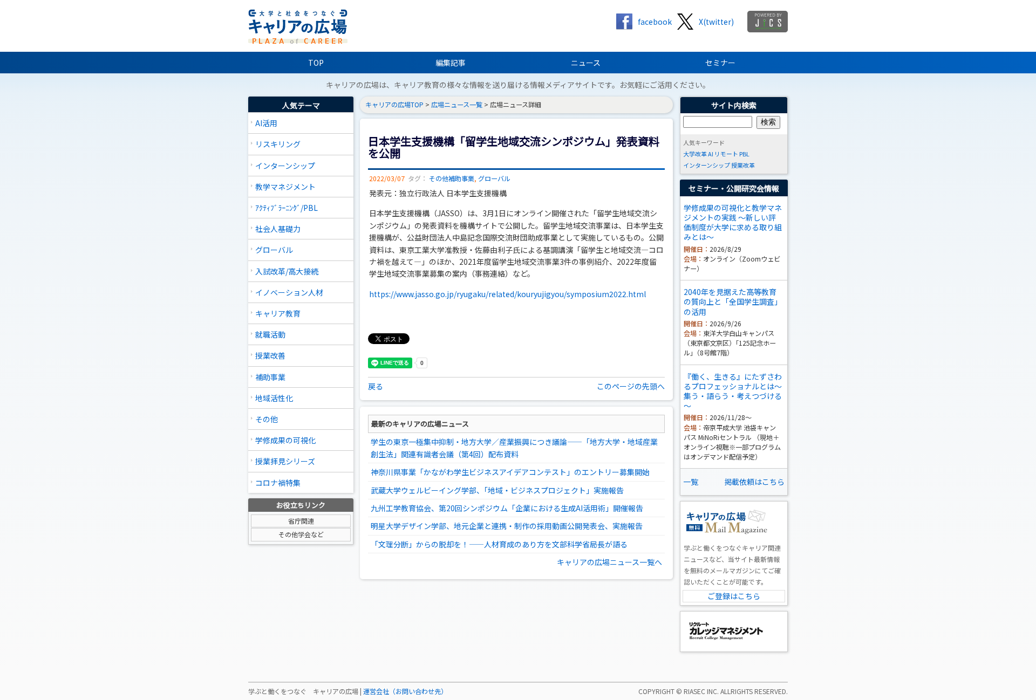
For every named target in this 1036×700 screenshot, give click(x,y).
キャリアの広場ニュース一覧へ (609, 562)
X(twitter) (716, 21)
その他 (266, 419)
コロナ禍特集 (278, 483)
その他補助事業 (451, 178)
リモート (726, 153)
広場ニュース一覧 (456, 104)
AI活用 (266, 123)
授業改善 (270, 355)
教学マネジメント (285, 186)
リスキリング (278, 144)
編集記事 (450, 62)
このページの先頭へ (631, 386)
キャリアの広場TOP (394, 104)
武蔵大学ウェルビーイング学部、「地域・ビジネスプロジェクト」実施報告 (497, 490)
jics (767, 21)
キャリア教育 (278, 313)
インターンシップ (285, 165)
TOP (316, 62)
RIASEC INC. (701, 691)
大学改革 (695, 153)
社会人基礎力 (278, 229)
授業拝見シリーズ (285, 461)
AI (710, 153)
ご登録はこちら (733, 596)
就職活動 (270, 334)
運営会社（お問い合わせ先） (405, 691)
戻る (375, 386)
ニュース (586, 62)
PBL (744, 153)
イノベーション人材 (289, 292)
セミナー (720, 62)
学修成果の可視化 (285, 440)
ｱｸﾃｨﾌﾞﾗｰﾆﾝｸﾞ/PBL (286, 207)
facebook (655, 21)
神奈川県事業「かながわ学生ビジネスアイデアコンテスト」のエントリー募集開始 (510, 471)
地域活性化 (274, 398)
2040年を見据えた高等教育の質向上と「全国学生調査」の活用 (733, 301)
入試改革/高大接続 (286, 271)
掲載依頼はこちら (754, 481)
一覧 (690, 481)
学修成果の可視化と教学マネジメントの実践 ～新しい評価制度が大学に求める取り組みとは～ (733, 222)
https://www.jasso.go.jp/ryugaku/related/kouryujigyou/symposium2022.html (507, 294)
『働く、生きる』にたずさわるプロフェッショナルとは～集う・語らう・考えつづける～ (733, 391)
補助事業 (270, 377)
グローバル (274, 250)
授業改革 (743, 165)
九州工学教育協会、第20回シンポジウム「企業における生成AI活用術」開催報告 (507, 508)
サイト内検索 (733, 105)
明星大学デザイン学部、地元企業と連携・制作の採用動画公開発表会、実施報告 (507, 525)
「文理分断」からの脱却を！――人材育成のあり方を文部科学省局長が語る (499, 544)
